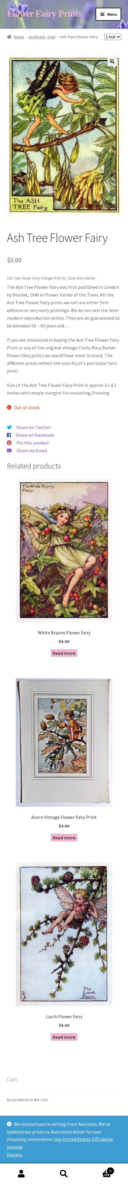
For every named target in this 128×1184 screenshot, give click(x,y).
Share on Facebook (35, 435)
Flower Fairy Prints (44, 13)
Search (64, 1174)
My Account (21, 1174)
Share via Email (31, 450)
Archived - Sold (42, 37)
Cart (98, 1168)
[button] (112, 61)
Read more (64, 653)
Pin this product (32, 443)
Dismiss (15, 1155)
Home (19, 37)
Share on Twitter (33, 427)
